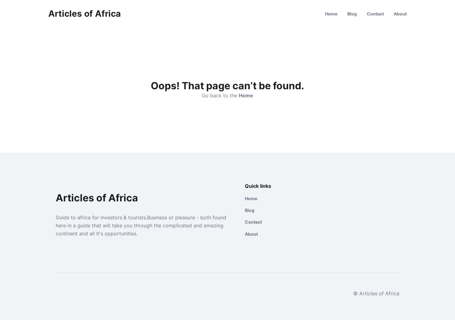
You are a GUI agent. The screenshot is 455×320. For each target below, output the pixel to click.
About (400, 13)
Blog (352, 13)
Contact (375, 13)
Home (331, 13)
